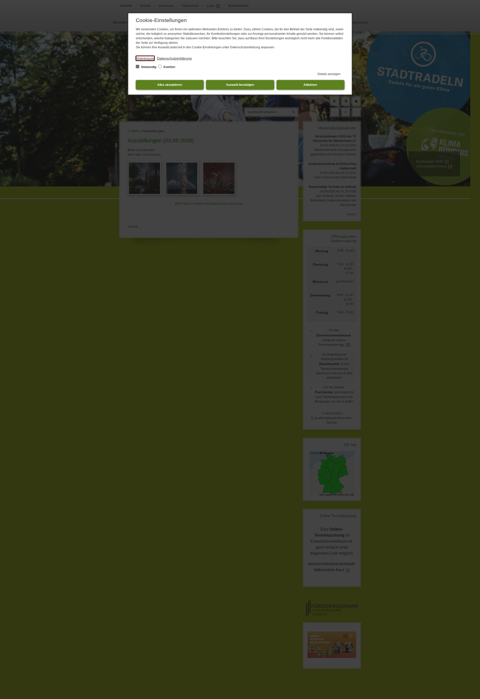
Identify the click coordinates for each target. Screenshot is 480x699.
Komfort (169, 67)
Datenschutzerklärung (174, 58)
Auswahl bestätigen (240, 85)
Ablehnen (310, 85)
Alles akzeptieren (169, 85)
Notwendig (148, 67)
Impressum (145, 58)
